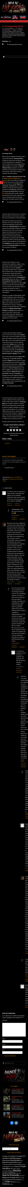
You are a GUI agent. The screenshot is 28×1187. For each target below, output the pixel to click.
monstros (11, 1173)
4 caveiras (12, 1158)
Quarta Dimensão (10, 1175)
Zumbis (11, 1184)
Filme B (12, 1168)
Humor (18, 1168)
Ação (6, 31)
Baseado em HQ (6, 32)
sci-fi (17, 1177)
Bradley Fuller (15, 32)
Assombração (15, 1160)
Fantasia (4, 34)
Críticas (19, 28)
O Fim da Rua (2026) (17, 1105)
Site (3, 1049)
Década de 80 (7, 1166)
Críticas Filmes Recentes (18, 1093)
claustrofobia (13, 1162)
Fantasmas (17, 1166)
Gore (15, 1168)
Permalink (9, 505)
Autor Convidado (9, 456)
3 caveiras (19, 1156)
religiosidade (21, 1175)
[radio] (7, 430)
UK (15, 1182)
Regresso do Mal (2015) (16, 477)
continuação (5, 1164)
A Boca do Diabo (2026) (18, 1089)
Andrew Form (12, 31)
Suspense (8, 1179)
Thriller (7, 1182)
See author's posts (9, 467)
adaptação (18, 1158)
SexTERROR (22, 1177)
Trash (12, 1182)
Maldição (10, 1171)
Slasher (3, 1179)
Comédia (22, 32)
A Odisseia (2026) (16, 1113)
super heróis (12, 35)
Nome (3, 1038)
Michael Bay (5, 35)
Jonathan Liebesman (13, 34)
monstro (5, 1173)
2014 (3, 31)
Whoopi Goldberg (7, 37)
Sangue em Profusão (9, 1177)
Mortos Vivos (18, 1173)
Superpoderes (21, 35)
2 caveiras (20, 30)
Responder (17, 505)
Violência (5, 1184)
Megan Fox (22, 34)
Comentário (4, 1021)
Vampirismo (18, 1182)
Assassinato (6, 1160)
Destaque (15, 1164)
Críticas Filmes (6, 30)
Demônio (10, 1164)
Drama (19, 1164)
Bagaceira (5, 1162)
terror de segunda (16, 1179)
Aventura (19, 31)
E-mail (3, 1044)
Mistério (17, 1170)
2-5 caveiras (11, 1156)
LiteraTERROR (5, 1171)
